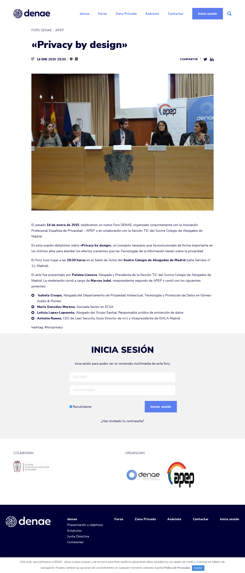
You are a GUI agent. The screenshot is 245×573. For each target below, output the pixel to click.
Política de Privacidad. (177, 568)
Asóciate (152, 13)
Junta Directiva (78, 536)
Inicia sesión (207, 13)
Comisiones (75, 542)
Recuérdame (81, 407)
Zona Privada (126, 13)
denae (84, 13)
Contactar (176, 13)
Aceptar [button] (198, 568)
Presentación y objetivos (85, 525)
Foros (102, 13)
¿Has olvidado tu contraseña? (122, 421)
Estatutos (74, 530)
